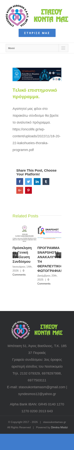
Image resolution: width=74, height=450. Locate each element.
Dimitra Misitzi (59, 427)
